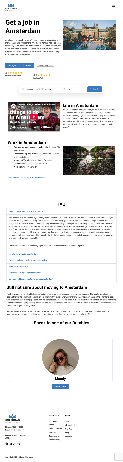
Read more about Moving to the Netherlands (26, 178)
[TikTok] (14, 443)
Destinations (54, 436)
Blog (67, 433)
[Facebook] (6, 443)
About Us (68, 436)
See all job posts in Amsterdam (19, 66)
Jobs (67, 421)
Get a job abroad (55, 428)
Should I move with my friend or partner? (26, 211)
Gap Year (68, 429)
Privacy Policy (54, 440)
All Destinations (71, 425)
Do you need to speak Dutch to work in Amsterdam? (31, 279)
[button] (113, 5)
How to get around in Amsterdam (23, 254)
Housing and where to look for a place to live (28, 260)
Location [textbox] (48, 89)
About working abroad (45, 66)
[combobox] (32, 89)
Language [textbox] (29, 89)
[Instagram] (18, 443)
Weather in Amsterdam (19, 266)
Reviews (52, 432)
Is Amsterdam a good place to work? (25, 273)
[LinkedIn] (10, 443)
